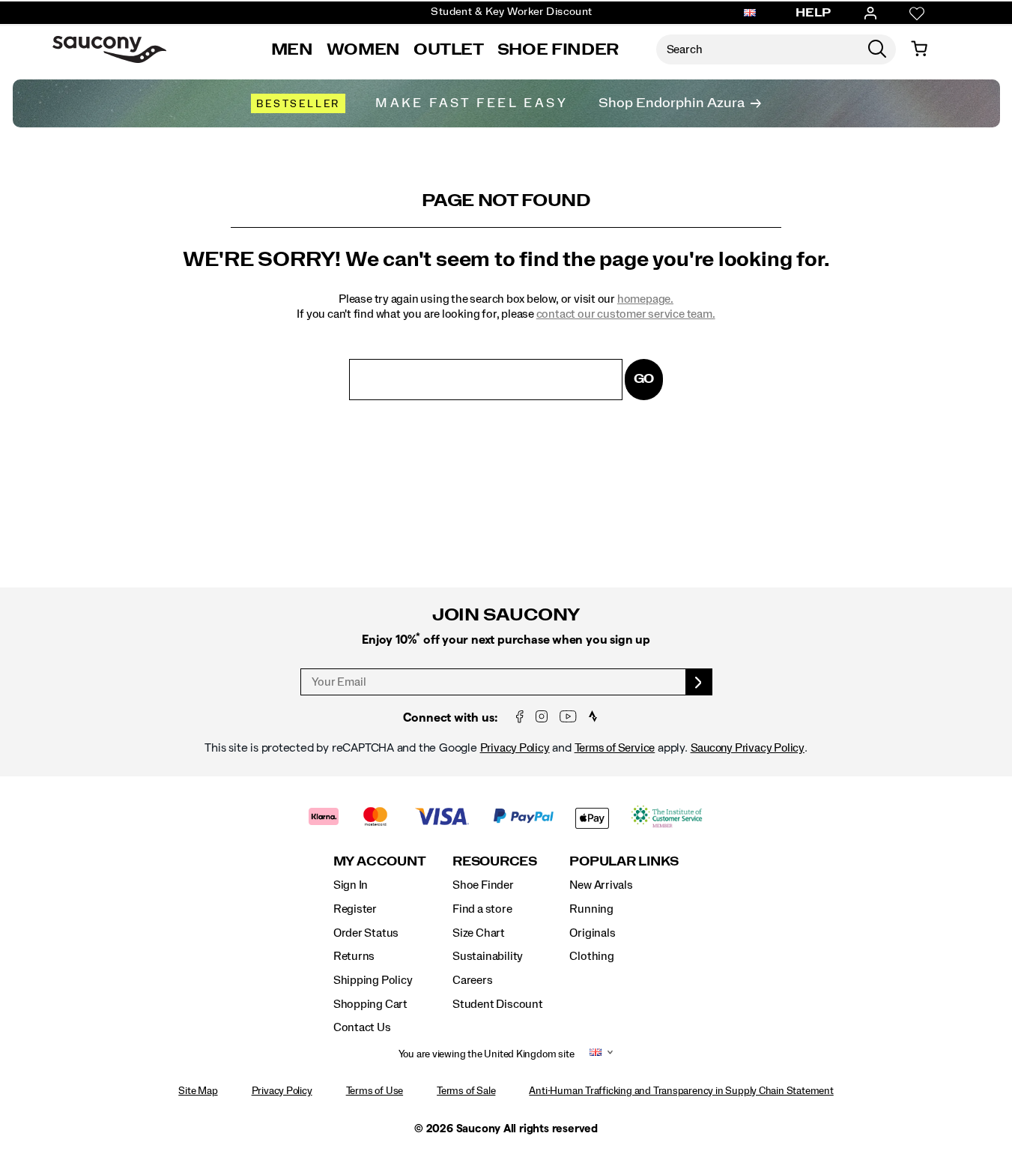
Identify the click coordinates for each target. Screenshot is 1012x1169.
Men (292, 49)
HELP (813, 13)
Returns (354, 956)
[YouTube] (568, 717)
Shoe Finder (558, 49)
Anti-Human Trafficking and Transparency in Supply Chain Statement (681, 1091)
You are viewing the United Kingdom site (487, 1054)
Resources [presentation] (494, 861)
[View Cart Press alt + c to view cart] (919, 49)
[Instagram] (542, 717)
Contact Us (362, 1027)
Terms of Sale (466, 1091)
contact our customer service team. (625, 314)
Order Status (366, 933)
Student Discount (497, 1004)
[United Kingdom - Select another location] (749, 13)
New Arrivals (600, 885)
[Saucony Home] (109, 49)
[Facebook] (520, 717)
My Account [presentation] (379, 861)
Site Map (197, 1091)
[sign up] (699, 681)
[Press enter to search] (877, 49)
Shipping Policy (373, 980)
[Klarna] (324, 818)
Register (355, 909)
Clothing (591, 956)
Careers (472, 980)
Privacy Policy (515, 748)
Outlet (448, 49)
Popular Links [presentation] (624, 861)
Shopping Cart (370, 1004)
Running (591, 909)
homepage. (645, 299)
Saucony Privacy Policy (748, 748)
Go (644, 378)
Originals (592, 933)
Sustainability (487, 956)
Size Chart (478, 933)
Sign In (351, 885)
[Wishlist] (916, 13)
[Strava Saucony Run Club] (593, 717)
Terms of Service (615, 748)
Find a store (482, 909)
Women (363, 49)
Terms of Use (374, 1091)
